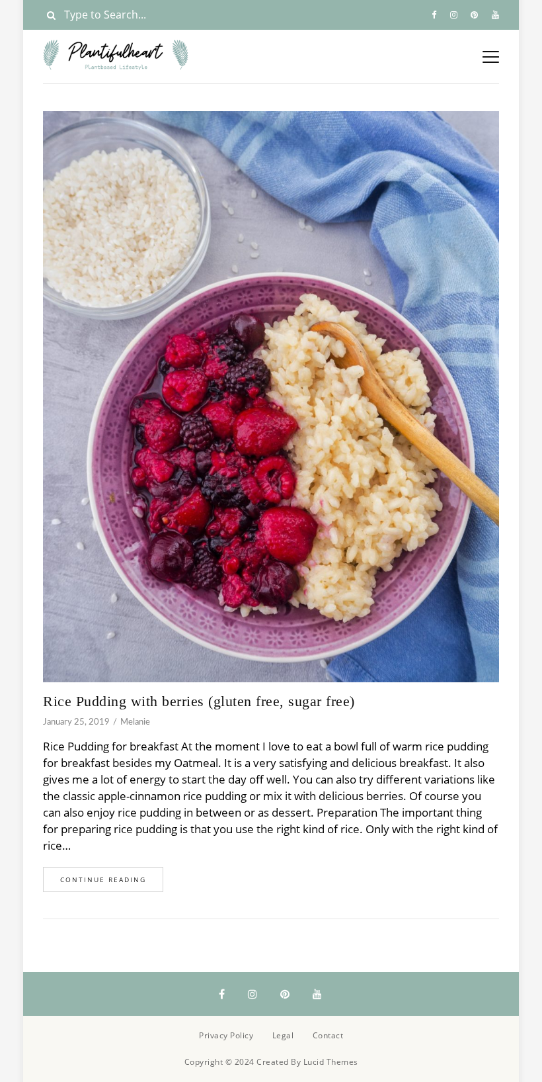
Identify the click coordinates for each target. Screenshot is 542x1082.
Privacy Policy (226, 1035)
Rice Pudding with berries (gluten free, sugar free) (199, 701)
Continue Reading (103, 879)
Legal (283, 1035)
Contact (328, 1035)
